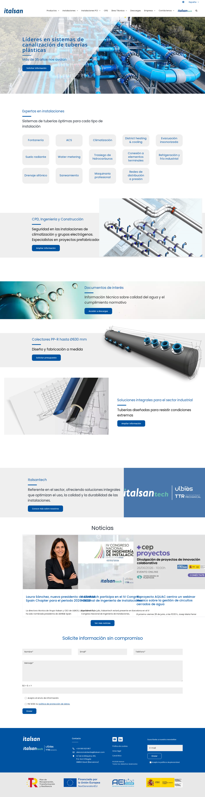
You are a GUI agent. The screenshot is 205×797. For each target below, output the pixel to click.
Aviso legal (116, 751)
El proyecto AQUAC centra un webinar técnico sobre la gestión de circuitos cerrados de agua (166, 600)
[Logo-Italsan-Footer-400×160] (31, 737)
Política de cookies (120, 746)
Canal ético (116, 755)
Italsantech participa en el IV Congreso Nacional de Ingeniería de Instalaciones (112, 599)
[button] (196, 10)
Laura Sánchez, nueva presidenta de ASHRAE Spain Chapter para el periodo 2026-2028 (60, 599)
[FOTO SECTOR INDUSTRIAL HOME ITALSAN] (56, 378)
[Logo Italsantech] (40, 745)
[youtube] (114, 739)
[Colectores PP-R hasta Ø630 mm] (150, 326)
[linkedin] (120, 739)
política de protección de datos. (54, 703)
